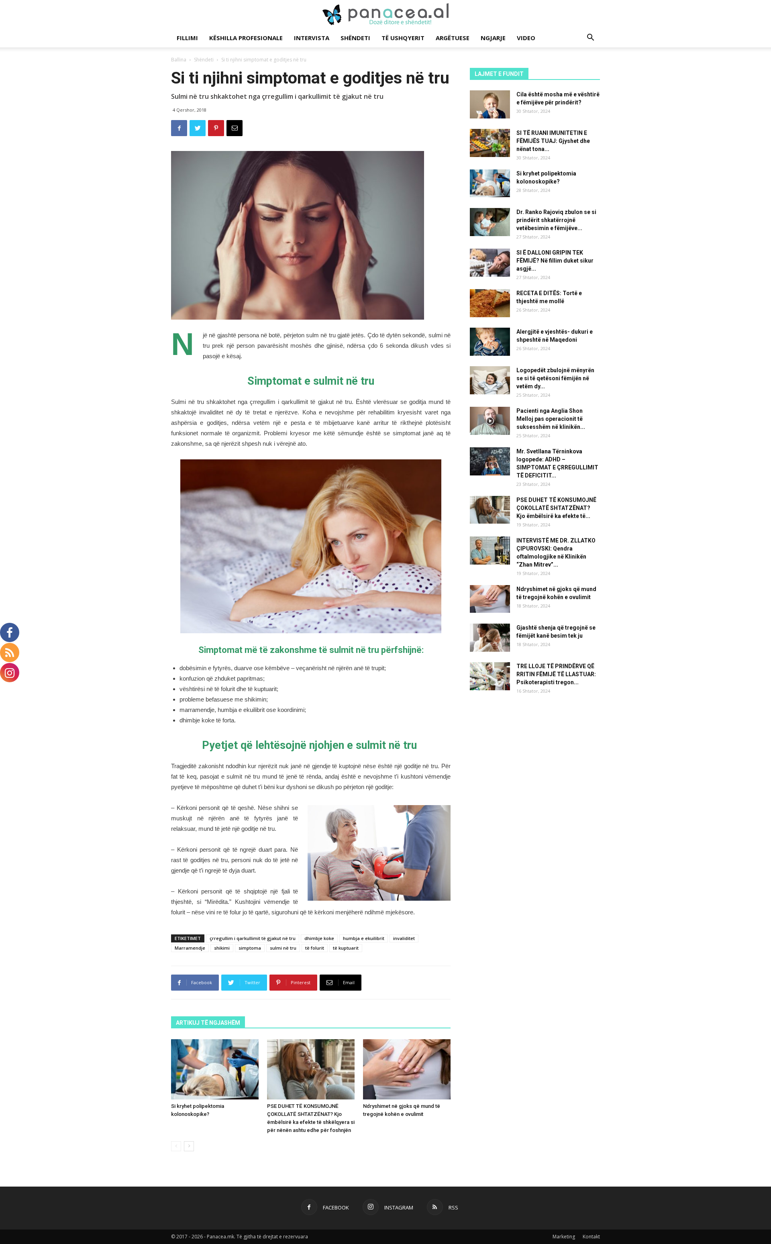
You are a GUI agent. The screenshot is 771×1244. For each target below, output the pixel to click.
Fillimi (187, 38)
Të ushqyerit (402, 38)
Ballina (178, 59)
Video (526, 38)
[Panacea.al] (385, 14)
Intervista (311, 38)
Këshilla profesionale (246, 38)
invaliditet (404, 938)
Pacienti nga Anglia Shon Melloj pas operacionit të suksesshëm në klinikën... (550, 419)
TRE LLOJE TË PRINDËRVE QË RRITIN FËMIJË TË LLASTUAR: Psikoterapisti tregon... (556, 674)
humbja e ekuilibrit (363, 938)
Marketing (564, 1236)
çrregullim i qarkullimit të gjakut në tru (253, 938)
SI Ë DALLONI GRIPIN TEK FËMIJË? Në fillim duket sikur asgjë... (555, 260)
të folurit (314, 948)
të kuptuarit (346, 948)
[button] (590, 38)
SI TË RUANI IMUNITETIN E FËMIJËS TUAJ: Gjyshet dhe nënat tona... (553, 141)
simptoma (250, 948)
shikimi (222, 948)
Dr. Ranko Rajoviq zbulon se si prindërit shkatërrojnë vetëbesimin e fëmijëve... (556, 220)
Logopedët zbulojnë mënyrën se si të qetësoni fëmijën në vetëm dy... (555, 378)
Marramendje (190, 948)
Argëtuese (452, 38)
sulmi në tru (283, 948)
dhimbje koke (319, 938)
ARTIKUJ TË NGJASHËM (208, 1023)
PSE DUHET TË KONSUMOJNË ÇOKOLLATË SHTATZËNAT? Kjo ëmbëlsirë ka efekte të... (556, 508)
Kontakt (591, 1236)
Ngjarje (493, 38)
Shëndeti (355, 38)
